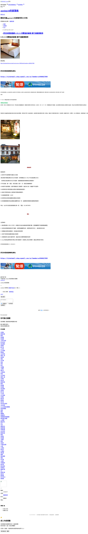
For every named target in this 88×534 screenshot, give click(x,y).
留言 (13, 287)
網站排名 (3, 421)
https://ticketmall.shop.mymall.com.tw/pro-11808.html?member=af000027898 (17, 63)
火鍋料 (2, 368)
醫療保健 (12, 21)
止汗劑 (2, 348)
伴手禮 (2, 360)
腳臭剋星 (3, 334)
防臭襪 (2, 339)
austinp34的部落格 (10, 10)
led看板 (2, 451)
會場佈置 (3, 429)
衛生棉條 (3, 466)
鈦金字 (2, 449)
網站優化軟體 (4, 418)
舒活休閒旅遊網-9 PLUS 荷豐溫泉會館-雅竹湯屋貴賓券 (23, 33)
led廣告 (2, 447)
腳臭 (2, 335)
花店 (2, 424)
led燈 (2, 446)
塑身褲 (2, 475)
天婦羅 (2, 367)
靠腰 (2, 410)
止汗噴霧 (3, 350)
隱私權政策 (52, 514)
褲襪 (2, 454)
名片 (4, 27)
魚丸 (2, 365)
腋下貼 (2, 347)
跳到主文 (3, 14)
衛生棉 (2, 464)
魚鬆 (2, 362)
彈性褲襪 (3, 456)
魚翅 (2, 373)
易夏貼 (2, 345)
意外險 (2, 401)
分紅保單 (3, 405)
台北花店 (3, 431)
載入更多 (3, 296)
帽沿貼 (2, 380)
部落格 (5, 25)
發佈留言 (3, 305)
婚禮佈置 (3, 428)
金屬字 (2, 442)
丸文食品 (3, 353)
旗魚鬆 (2, 357)
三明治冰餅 (3, 340)
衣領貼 (2, 332)
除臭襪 (2, 337)
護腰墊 (2, 413)
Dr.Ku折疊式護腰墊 (5, 406)
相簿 (4, 24)
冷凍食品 (3, 372)
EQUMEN (3, 477)
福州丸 (2, 370)
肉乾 (2, 363)
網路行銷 (3, 469)
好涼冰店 (3, 342)
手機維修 (3, 462)
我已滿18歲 (3, 531)
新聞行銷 (3, 472)
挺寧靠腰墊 (3, 408)
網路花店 (3, 426)
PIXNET (33, 514)
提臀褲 (2, 478)
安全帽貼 (3, 343)
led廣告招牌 (3, 444)
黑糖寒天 (3, 415)
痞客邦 (10, 287)
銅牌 (2, 441)
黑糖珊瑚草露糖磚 (5, 416)
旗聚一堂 (3, 355)
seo (1, 470)
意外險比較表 (4, 403)
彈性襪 (2, 452)
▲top (2, 294)
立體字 (2, 439)
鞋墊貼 (2, 352)
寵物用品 (11, 291)
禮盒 (2, 358)
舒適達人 (3, 467)
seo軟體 (2, 420)
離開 (8, 531)
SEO (2, 423)
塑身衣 (2, 474)
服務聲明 (57, 514)
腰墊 (2, 411)
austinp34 (3, 280)
